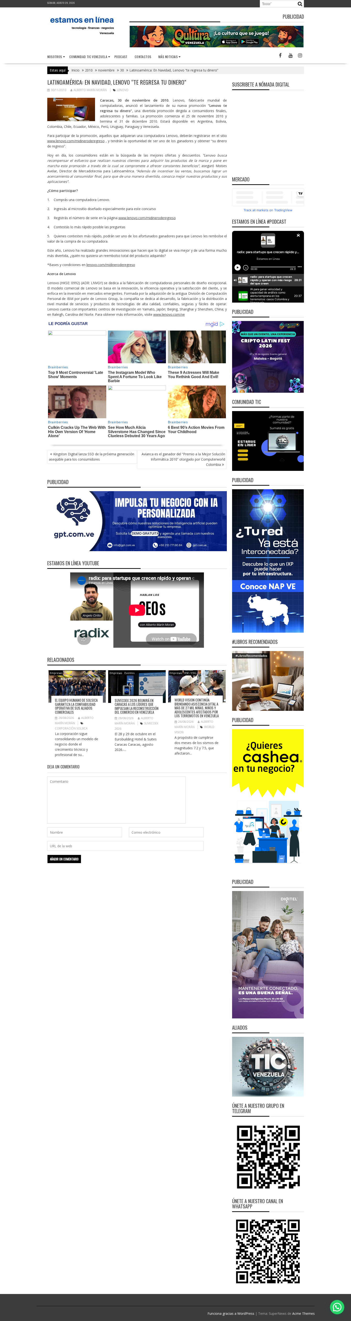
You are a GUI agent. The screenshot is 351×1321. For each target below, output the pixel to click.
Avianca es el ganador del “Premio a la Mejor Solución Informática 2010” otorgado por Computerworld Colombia (183, 459)
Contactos (143, 56)
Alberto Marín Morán (90, 90)
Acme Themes (303, 1313)
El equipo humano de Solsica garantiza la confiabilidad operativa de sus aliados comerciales (76, 706)
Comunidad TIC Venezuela (88, 56)
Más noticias (168, 56)
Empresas (56, 673)
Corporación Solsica (71, 728)
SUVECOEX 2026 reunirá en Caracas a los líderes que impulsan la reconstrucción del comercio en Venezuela (137, 706)
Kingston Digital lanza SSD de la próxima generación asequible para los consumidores (91, 457)
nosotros (54, 56)
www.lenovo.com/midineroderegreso (76, 141)
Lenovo (122, 90)
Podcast (121, 56)
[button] (337, 1307)
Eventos (129, 673)
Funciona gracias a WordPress (230, 1313)
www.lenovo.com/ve (169, 314)
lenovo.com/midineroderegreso (110, 264)
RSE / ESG (190, 673)
